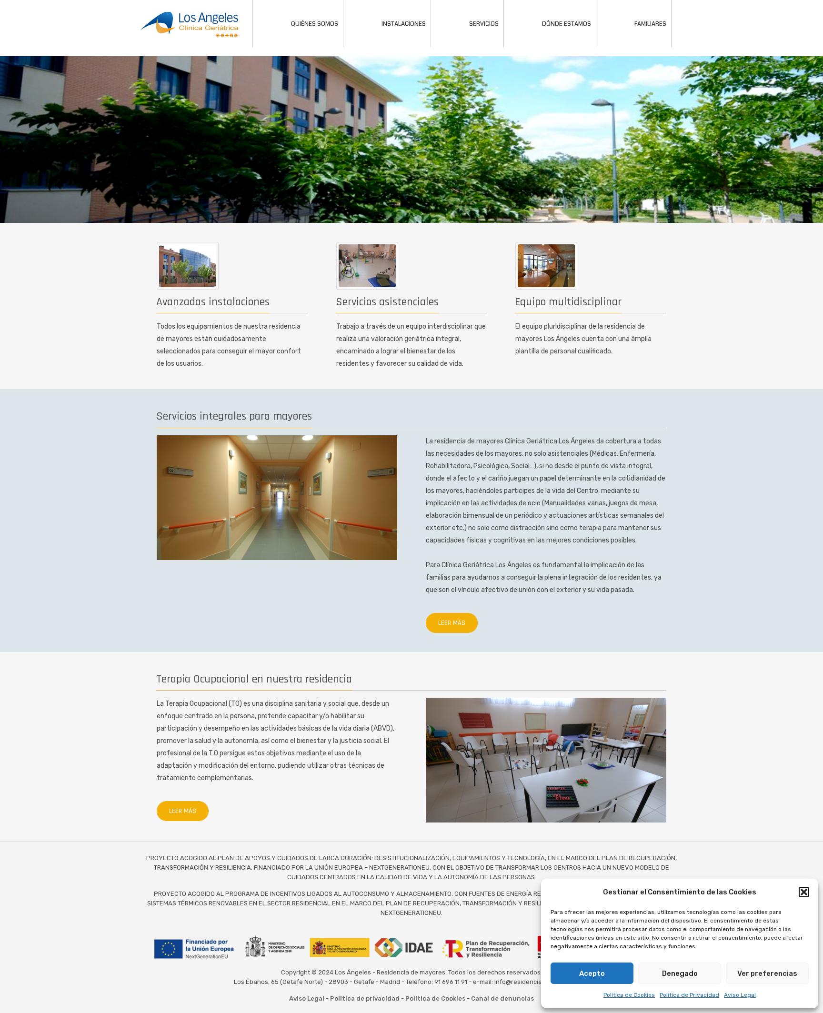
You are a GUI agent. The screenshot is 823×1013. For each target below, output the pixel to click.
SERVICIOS (484, 24)
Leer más (451, 623)
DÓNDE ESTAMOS (566, 24)
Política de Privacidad (689, 995)
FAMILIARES (650, 24)
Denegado (680, 973)
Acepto (592, 973)
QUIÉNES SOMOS (314, 24)
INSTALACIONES (403, 24)
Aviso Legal (740, 995)
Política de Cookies (629, 995)
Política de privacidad (365, 998)
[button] (804, 892)
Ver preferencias (767, 973)
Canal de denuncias (502, 998)
